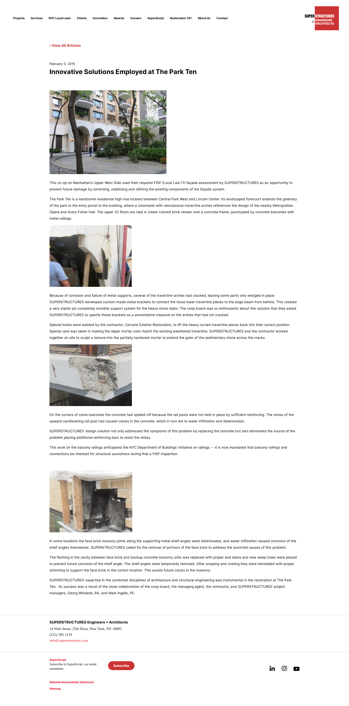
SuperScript (155, 18)
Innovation (100, 18)
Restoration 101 (181, 18)
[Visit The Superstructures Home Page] (322, 18)
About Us (204, 18)
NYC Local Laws (60, 18)
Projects (19, 18)
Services (37, 18)
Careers (135, 18)
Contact (222, 18)
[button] (121, 665)
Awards (119, 18)
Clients (82, 18)
